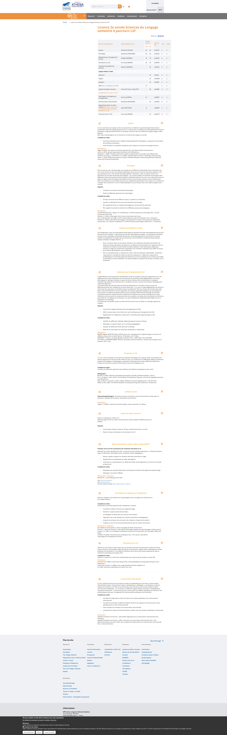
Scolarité (125, 655)
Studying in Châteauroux (70, 663)
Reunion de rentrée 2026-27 (130, 652)
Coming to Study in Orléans (150, 655)
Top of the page (155, 641)
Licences (89, 652)
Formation (101, 16)
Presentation (67, 649)
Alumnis (65, 694)
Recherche (111, 16)
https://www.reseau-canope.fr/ (122, 484)
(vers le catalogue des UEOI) (110, 85)
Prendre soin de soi (128, 660)
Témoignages (146, 663)
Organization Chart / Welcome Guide (74, 657)
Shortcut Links (151, 10)
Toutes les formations (93, 649)
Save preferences (29, 732)
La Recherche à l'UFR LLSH (112, 649)
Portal (65, 22)
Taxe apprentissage (69, 683)
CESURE (124, 671)
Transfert (125, 674)
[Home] (67, 5)
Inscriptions (126, 666)
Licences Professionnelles (95, 657)
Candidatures (126, 663)
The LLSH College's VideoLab (71, 668)
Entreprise (143, 16)
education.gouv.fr (105, 482)
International (132, 16)
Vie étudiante (126, 668)
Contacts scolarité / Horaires (131, 649)
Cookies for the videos (31, 727)
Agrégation (90, 663)
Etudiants (121, 16)
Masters (89, 660)
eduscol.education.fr (106, 480)
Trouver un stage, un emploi (71, 691)
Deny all (39, 732)
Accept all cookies (50, 732)
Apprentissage (67, 686)
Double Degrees (146, 657)
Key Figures (66, 652)
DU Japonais (91, 655)
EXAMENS (125, 657)
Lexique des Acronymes (70, 666)
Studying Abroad (147, 652)
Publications (108, 652)
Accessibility (155, 3)
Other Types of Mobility (149, 660)
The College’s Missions (70, 655)
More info (53, 720)
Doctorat (107, 655)
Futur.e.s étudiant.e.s (93, 666)
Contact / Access (68, 660)
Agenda (65, 671)
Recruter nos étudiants (70, 688)
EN (160, 10)
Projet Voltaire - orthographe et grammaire (76, 697)
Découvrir (91, 16)
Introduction (145, 649)
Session (26, 723)
